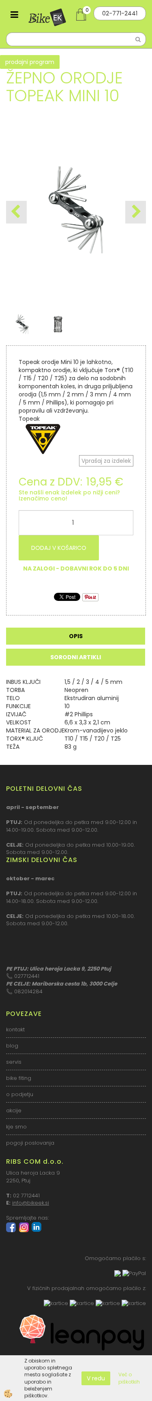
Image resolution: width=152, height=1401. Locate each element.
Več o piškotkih (129, 1378)
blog (12, 1046)
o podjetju (19, 1094)
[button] (135, 212)
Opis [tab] (76, 636)
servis (13, 1062)
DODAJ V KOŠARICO (58, 548)
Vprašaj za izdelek (106, 461)
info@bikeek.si (30, 1203)
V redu (96, 1378)
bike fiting (18, 1078)
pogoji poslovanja (30, 1143)
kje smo (16, 1127)
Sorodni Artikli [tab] (75, 657)
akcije (13, 1110)
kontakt (15, 1029)
